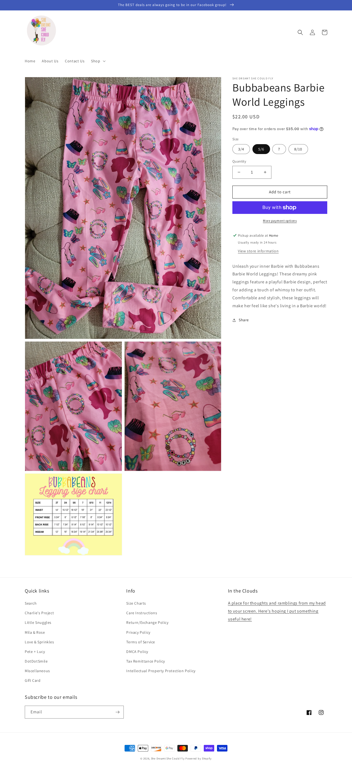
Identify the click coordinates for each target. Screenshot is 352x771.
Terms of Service (140, 641)
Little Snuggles (38, 622)
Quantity (239, 161)
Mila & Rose (35, 632)
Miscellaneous (37, 670)
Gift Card (32, 680)
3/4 (241, 149)
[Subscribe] (117, 712)
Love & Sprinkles (39, 641)
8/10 (298, 149)
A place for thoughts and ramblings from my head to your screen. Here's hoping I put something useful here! (277, 611)
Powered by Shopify (198, 758)
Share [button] (244, 319)
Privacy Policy (138, 632)
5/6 (261, 149)
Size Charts (136, 603)
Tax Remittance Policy (145, 661)
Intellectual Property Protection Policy (160, 670)
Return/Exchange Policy (147, 622)
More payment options (280, 221)
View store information (258, 250)
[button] (98, 61)
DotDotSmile (36, 661)
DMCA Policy (137, 651)
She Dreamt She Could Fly (168, 758)
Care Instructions (141, 612)
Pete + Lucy (35, 651)
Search (31, 603)
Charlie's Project (39, 612)
